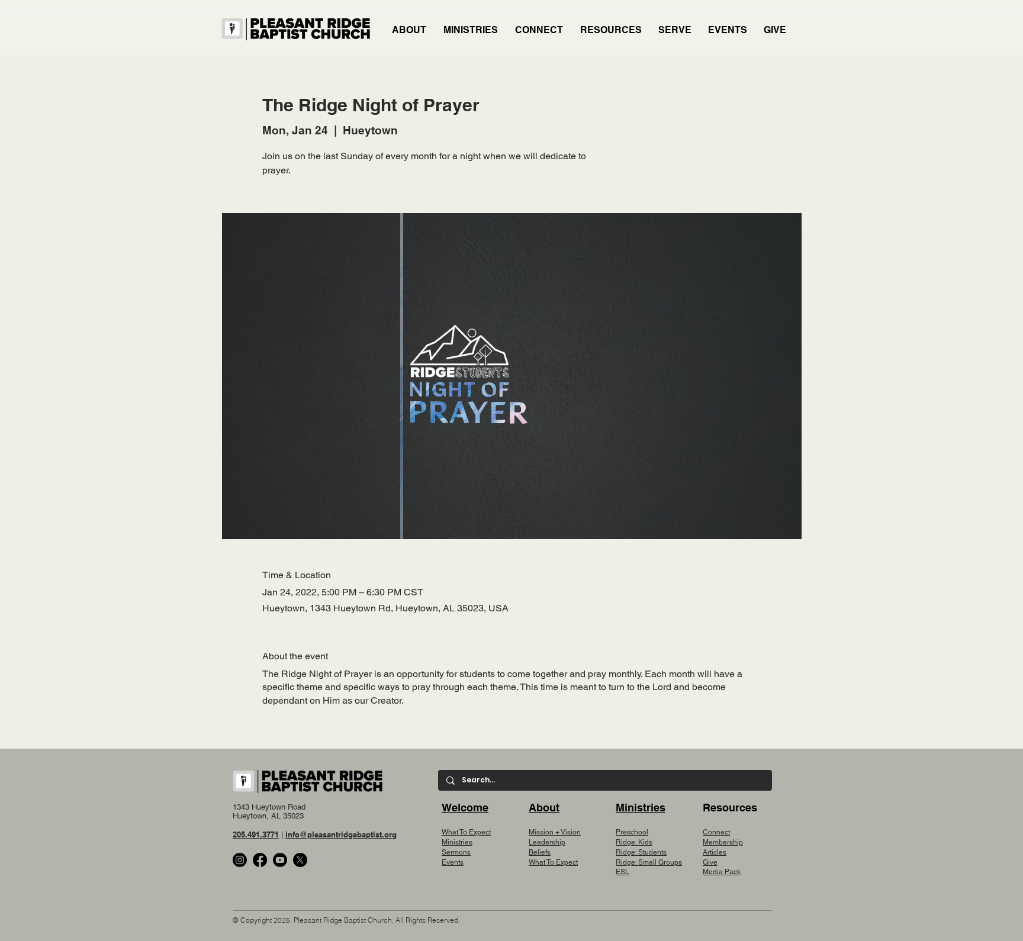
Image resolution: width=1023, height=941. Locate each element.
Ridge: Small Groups (649, 862)
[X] (300, 860)
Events (453, 862)
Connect (716, 832)
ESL (622, 872)
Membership (723, 842)
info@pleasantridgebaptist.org (341, 834)
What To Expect (466, 832)
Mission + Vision (555, 832)
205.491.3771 (256, 834)
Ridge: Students (641, 852)
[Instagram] (240, 860)
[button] (471, 30)
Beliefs (540, 852)
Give (710, 862)
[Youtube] (280, 860)
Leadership (547, 842)
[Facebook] (260, 860)
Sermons (456, 852)
